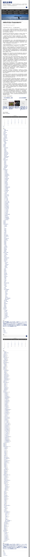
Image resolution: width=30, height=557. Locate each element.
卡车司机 (17, 545)
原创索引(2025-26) (22, 13)
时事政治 (4, 158)
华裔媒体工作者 (6, 130)
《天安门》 (6, 517)
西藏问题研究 (5, 303)
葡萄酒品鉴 (5, 167)
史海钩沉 (5, 483)
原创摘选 (7, 10)
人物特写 (4, 131)
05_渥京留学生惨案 (6, 178)
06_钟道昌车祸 (6, 406)
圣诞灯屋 (23, 545)
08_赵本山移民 (6, 420)
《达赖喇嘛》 (6, 519)
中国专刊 (5, 383)
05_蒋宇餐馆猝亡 (6, 179)
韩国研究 (5, 528)
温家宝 (26, 546)
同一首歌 (21, 545)
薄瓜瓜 (20, 325)
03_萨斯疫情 (5, 395)
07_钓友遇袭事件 (6, 410)
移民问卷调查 (5, 469)
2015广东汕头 (6, 312)
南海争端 (14, 545)
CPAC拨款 (5, 225)
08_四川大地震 (6, 191)
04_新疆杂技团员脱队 (6, 397)
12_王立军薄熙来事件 (6, 218)
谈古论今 (4, 541)
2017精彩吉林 (6, 314)
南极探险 (5, 372)
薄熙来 (18, 325)
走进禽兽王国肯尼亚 (6, 156)
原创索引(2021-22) (10, 13)
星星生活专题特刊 (8, 25)
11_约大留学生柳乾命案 (7, 214)
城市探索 (5, 493)
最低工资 (17, 546)
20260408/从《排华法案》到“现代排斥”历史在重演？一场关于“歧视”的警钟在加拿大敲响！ (23, 108)
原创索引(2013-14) (10, 11)
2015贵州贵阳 (6, 313)
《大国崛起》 (6, 516)
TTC (4, 227)
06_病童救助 (5, 181)
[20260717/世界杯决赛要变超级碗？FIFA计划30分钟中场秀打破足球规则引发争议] (11, 103)
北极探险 (6, 286)
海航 (24, 324)
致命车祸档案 (5, 530)
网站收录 (27, 13)
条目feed (4, 330)
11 (11, 343)
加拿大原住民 (5, 481)
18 (11, 122)
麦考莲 (14, 326)
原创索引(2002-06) (12, 10)
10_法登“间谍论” (6, 434)
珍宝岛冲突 (6, 267)
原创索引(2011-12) (4, 11)
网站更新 (4, 444)
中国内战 (6, 263)
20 (18, 122)
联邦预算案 (5, 249)
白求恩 (5, 287)
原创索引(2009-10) (23, 10)
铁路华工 (5, 304)
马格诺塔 (11, 326)
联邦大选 (5, 470)
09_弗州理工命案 (6, 204)
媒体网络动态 (5, 274)
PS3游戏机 (5, 253)
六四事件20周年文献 (6, 480)
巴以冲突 (5, 279)
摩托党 (9, 546)
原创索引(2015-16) (16, 11)
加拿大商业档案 (5, 360)
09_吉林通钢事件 (6, 203)
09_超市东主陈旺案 (6, 207)
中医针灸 (18, 321)
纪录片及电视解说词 (6, 289)
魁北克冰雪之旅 (6, 157)
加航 (5, 545)
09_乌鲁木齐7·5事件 (6, 201)
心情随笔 (4, 141)
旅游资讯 (5, 507)
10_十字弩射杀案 (6, 433)
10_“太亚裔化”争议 (6, 431)
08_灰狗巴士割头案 (6, 195)
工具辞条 (5, 278)
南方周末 (11, 545)
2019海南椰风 (6, 315)
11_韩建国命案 (6, 215)
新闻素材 (4, 145)
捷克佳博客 (7, 2)
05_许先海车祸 (6, 180)
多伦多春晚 (5, 495)
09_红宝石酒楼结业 (6, 206)
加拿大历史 (5, 358)
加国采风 (4, 133)
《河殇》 (6, 518)
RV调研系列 (5, 226)
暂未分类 (4, 168)
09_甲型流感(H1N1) (6, 205)
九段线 (20, 544)
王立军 (9, 325)
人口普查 (5, 231)
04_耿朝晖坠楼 (6, 176)
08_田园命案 (5, 419)
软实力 (6, 326)
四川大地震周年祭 (6, 458)
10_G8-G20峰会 (6, 432)
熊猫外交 (6, 325)
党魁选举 (5, 455)
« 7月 (3, 126)
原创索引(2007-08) (18, 10)
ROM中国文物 (6, 254)
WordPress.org (5, 555)
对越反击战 (6, 265)
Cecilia (13, 321)
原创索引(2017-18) (21, 11)
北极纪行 (8, 322)
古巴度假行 (5, 373)
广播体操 (5, 280)
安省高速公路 (5, 276)
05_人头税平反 (6, 177)
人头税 (22, 544)
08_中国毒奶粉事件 (6, 190)
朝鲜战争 (6, 266)
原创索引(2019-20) (4, 13)
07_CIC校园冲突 (6, 407)
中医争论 (5, 229)
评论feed (4, 331)
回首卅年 (5, 385)
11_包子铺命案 (6, 213)
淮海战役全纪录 (7, 299)
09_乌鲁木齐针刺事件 (6, 202)
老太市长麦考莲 (6, 301)
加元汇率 (5, 456)
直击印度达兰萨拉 (6, 153)
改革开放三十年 (6, 240)
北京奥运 (4, 361)
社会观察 (5, 143)
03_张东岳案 (6, 321)
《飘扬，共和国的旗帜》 (8, 298)
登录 (8, 113)
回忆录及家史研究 (5, 140)
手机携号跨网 (5, 239)
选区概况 (6, 468)
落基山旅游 (5, 155)
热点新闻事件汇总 (5, 169)
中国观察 (5, 142)
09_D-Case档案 (6, 421)
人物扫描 (4, 129)
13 (18, 343)
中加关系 (5, 228)
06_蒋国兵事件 (6, 182)
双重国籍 (19, 545)
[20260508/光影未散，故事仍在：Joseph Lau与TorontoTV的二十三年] (17, 103)
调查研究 (23, 325)
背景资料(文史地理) (5, 252)
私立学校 (5, 288)
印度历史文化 (5, 482)
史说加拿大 (5, 359)
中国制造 (5, 230)
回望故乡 (5, 25)
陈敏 (8, 326)
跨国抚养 (4, 326)
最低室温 (5, 241)
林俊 (19, 324)
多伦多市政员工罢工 (6, 238)
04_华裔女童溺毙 (6, 396)
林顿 (21, 324)
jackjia (4, 24)
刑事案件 (24, 544)
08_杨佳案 (5, 193)
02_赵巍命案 (5, 170)
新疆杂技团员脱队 (13, 546)
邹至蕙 (7, 326)
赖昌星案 (5, 250)
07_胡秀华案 (5, 408)
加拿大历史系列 (5, 134)
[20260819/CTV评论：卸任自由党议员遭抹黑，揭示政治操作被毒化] (6, 103)
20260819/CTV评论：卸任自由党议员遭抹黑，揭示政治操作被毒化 (5, 107)
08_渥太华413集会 (6, 194)
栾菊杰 (22, 546)
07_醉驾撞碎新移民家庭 (7, 409)
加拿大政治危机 (6, 457)
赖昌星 (25, 325)
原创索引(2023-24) (16, 13)
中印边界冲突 (6, 262)
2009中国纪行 (6, 310)
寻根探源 (5, 277)
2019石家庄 (5, 540)
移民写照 (4, 443)
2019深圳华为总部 (6, 316)
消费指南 (5, 243)
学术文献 (5, 275)
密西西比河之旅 (6, 152)
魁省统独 (5, 529)
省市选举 (5, 467)
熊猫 (3, 325)
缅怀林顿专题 (5, 166)
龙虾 (15, 326)
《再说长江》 (6, 291)
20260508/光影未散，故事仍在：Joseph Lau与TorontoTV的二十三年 (17, 107)
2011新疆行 (5, 311)
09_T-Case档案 (6, 422)
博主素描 (3, 10)
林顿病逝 (5, 242)
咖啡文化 (5, 492)
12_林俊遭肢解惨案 (6, 217)
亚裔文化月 (5, 479)
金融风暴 (5, 251)
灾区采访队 (6, 192)
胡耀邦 (5, 302)
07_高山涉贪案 (6, 189)
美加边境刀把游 (6, 154)
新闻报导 (4, 144)
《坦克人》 (6, 292)
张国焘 (4, 324)
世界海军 (5, 255)
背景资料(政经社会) (12, 25)
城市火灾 (5, 494)
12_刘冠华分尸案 (6, 216)
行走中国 (4, 531)
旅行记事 (4, 146)
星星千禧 (5, 164)
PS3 (15, 544)
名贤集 (5, 268)
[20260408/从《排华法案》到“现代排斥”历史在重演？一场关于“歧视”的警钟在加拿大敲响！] (23, 103)
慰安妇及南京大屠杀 (6, 505)
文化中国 (5, 506)
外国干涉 (5, 237)
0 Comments (13, 24)
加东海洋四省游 (6, 370)
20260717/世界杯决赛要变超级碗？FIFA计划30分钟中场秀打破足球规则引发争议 (11, 107)
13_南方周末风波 (6, 219)
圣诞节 (25, 545)
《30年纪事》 (6, 290)
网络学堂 (4, 445)
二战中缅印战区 (7, 264)
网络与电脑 (5, 300)
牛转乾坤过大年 (6, 165)
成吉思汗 (8, 546)
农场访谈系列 (5, 132)
